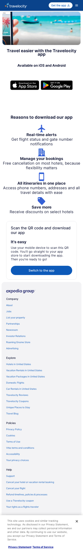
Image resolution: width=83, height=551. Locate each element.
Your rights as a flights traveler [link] (22, 506)
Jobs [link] (8, 311)
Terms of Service (42, 546)
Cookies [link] (10, 435)
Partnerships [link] (13, 323)
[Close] (77, 521)
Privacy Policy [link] (14, 429)
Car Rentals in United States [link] (21, 388)
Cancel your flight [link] (15, 488)
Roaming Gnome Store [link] (18, 342)
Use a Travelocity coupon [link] (20, 500)
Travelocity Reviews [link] (17, 395)
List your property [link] (15, 317)
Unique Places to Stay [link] (18, 407)
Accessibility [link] (13, 454)
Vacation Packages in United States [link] (25, 376)
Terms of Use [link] (13, 441)
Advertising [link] (12, 348)
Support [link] (10, 475)
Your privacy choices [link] (17, 460)
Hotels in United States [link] (18, 364)
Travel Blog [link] (12, 413)
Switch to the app (41, 270)
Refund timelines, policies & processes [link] (26, 494)
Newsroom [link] (12, 329)
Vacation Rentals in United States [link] (24, 370)
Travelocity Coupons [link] (17, 401)
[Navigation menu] (77, 5)
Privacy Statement (19, 546)
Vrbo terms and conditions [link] (20, 447)
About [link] (9, 305)
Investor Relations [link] (15, 336)
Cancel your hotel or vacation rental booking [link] (30, 482)
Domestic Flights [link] (15, 382)
